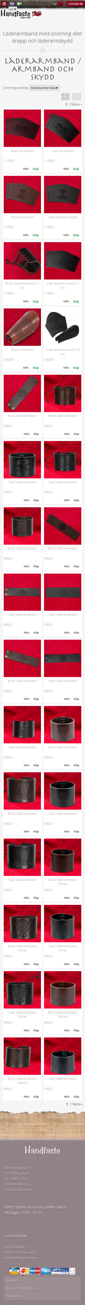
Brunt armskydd (22, 151)
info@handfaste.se (17, 1184)
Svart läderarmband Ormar (63, 948)
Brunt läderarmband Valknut (62, 1014)
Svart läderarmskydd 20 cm (62, 352)
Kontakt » (13, 1280)
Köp (36, 434)
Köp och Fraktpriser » (21, 1288)
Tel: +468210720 (15, 1179)
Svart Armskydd (62, 151)
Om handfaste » (15, 1247)
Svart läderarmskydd (62, 217)
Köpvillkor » (14, 1296)
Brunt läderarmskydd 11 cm (22, 285)
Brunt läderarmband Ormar (62, 882)
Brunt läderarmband (22, 416)
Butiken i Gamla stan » (20, 1252)
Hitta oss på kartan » (19, 1189)
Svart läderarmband (22, 482)
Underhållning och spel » (21, 1258)
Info (26, 169)
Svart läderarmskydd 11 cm (62, 285)
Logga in (75, 4)
